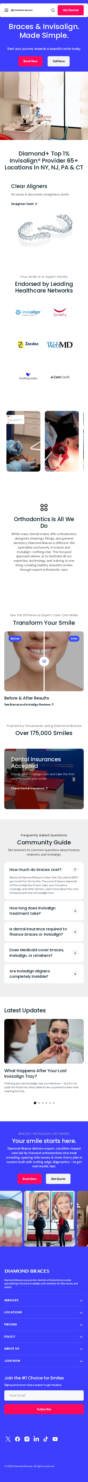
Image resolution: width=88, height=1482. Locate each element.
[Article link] (44, 1058)
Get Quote (58, 1179)
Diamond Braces (22, 1466)
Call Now (59, 61)
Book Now (30, 61)
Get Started (71, 10)
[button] (6, 10)
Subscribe (44, 1409)
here (51, 893)
